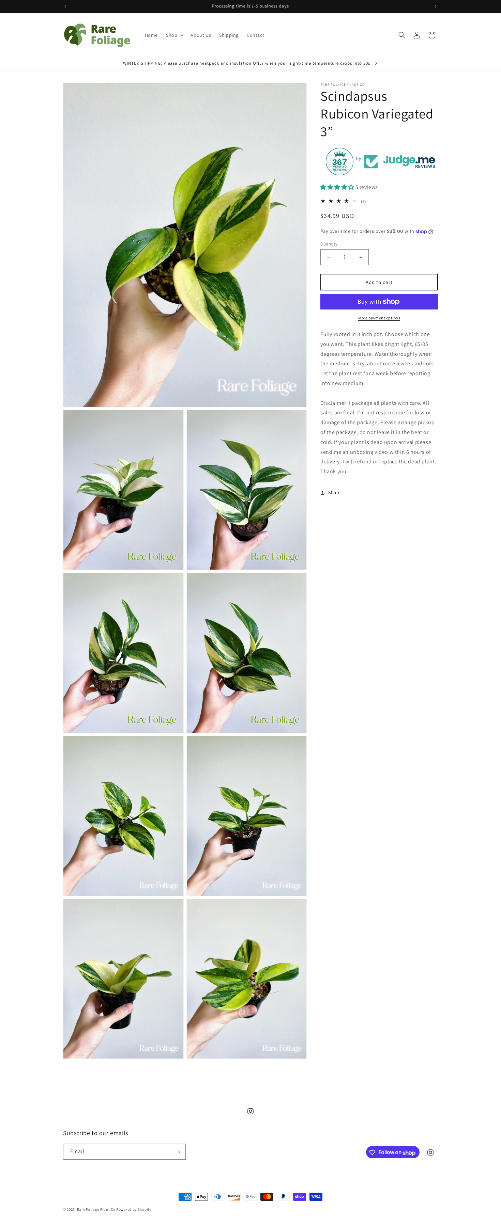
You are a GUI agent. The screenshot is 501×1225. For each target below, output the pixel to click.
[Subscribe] (177, 1152)
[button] (174, 35)
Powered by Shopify (133, 1209)
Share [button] (334, 493)
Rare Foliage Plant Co (96, 1209)
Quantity (328, 244)
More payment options (379, 317)
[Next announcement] (435, 6)
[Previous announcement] (65, 6)
